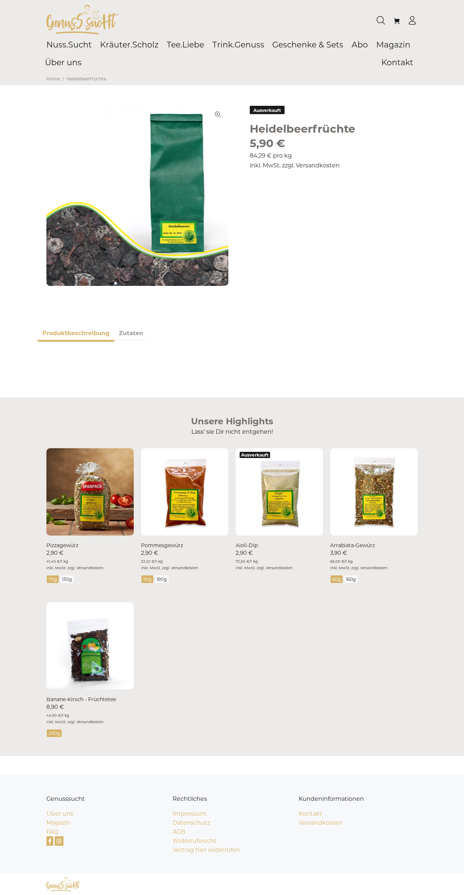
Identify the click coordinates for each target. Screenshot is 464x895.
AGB (179, 831)
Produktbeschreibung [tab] (75, 333)
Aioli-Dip (247, 545)
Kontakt (310, 813)
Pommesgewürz (162, 545)
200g (54, 733)
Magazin (58, 822)
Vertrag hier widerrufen (206, 849)
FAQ (52, 831)
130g (67, 579)
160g (351, 579)
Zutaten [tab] (131, 333)
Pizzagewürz (62, 545)
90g (147, 579)
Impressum (189, 813)
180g (162, 579)
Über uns (59, 813)
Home (53, 79)
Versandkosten (318, 165)
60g (336, 579)
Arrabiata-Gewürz (352, 545)
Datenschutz (191, 822)
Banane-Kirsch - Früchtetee (81, 699)
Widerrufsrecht (195, 840)
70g (53, 579)
